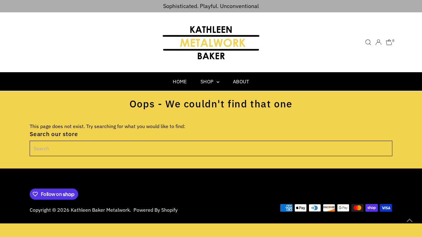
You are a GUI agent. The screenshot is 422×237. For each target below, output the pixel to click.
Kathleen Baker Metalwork (100, 210)
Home (180, 81)
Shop (207, 81)
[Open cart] (389, 42)
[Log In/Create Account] (378, 42)
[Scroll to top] (409, 220)
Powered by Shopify (155, 210)
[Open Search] (368, 42)
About (241, 81)
